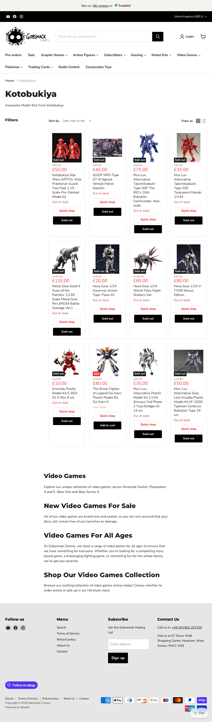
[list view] (204, 121)
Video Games (187, 55)
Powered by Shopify (17, 707)
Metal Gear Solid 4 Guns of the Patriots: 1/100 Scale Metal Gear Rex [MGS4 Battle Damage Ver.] (66, 297)
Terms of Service (68, 633)
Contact (62, 651)
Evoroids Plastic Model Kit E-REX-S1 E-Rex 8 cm (65, 393)
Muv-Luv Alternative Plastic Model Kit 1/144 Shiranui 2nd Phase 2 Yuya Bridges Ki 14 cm (147, 400)
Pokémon (12, 67)
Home (9, 81)
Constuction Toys (99, 67)
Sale (31, 55)
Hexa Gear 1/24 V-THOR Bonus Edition (188, 290)
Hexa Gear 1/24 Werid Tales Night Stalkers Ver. (147, 290)
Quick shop (67, 211)
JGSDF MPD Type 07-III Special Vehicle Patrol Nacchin (106, 181)
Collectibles (113, 55)
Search (61, 627)
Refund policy (66, 639)
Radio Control (69, 67)
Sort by (54, 121)
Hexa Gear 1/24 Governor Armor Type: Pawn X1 (105, 290)
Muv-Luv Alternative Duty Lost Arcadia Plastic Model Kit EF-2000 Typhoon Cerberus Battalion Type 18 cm (188, 402)
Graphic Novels (53, 55)
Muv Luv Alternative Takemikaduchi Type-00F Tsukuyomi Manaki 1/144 (187, 186)
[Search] (157, 36)
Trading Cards (39, 67)
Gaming (137, 55)
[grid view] (198, 121)
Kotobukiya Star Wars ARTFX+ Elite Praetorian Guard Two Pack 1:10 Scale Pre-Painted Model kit (67, 186)
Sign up (118, 657)
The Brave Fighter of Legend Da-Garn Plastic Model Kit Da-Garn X (107, 395)
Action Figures (84, 55)
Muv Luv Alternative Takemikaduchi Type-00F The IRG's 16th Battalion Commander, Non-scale (147, 190)
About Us (63, 645)
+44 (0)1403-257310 (187, 627)
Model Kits (160, 55)
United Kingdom (189, 16)
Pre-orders (13, 55)
